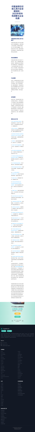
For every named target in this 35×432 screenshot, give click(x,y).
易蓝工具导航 (19, 355)
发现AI (2, 355)
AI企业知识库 (2, 420)
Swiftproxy (19, 358)
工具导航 (2, 402)
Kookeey (19, 370)
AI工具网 (2, 363)
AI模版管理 (2, 422)
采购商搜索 (19, 384)
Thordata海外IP (20, 360)
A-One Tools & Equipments (17, 144)
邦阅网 (19, 366)
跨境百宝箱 (2, 369)
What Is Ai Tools (20, 363)
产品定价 (2, 384)
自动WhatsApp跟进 (3, 413)
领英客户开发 (19, 383)
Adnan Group (14, 177)
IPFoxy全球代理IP (20, 357)
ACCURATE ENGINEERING (17, 150)
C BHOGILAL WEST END (16, 201)
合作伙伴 (2, 390)
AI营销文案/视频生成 (3, 417)
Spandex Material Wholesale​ (5, 376)
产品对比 (2, 383)
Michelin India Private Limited (17, 256)
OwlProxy (2, 361)
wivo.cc (2, 364)
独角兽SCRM (2, 367)
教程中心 (2, 386)
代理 (1, 387)
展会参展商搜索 (20, 387)
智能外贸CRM (3, 419)
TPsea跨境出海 (20, 354)
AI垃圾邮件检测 (3, 423)
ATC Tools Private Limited (16, 121)
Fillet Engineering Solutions (17, 166)
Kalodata (19, 351)
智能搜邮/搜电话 (20, 390)
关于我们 (2, 405)
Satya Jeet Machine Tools (17, 234)
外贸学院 (2, 403)
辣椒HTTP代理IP (3, 370)
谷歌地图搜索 (19, 386)
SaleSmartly (2, 366)
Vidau (1, 373)
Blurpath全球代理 (20, 373)
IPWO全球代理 (3, 358)
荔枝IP (19, 367)
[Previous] (12, 321)
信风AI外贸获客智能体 (19, 266)
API (1, 393)
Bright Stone (14, 190)
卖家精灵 (19, 364)
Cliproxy (19, 369)
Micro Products (15, 128)
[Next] (22, 321)
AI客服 (2, 396)
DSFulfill (2, 360)
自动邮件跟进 (2, 410)
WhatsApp (2, 399)
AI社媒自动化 (2, 416)
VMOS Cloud (19, 361)
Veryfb (2, 351)
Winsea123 (2, 357)
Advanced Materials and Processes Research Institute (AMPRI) (16, 183)
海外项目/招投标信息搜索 (21, 393)
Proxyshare (19, 376)
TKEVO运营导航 (3, 354)
